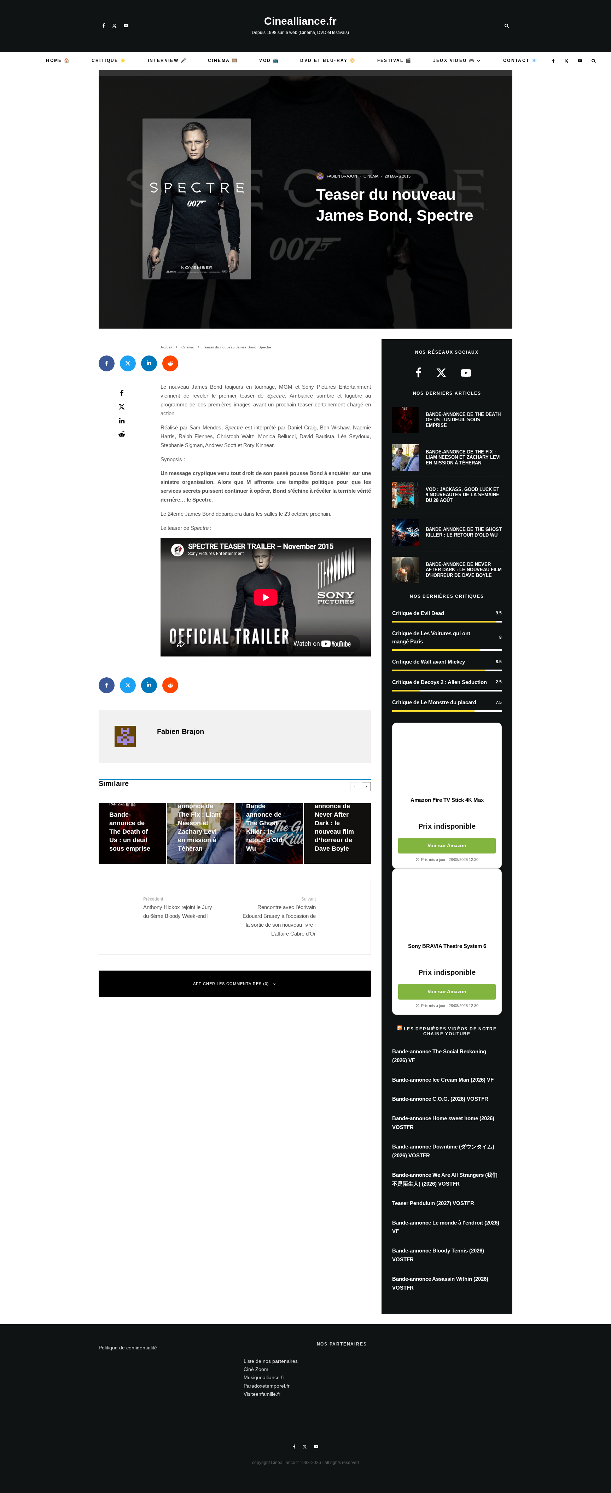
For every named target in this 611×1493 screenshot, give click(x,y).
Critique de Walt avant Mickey (428, 662)
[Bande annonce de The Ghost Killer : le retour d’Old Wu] (269, 833)
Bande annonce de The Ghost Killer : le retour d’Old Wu (464, 532)
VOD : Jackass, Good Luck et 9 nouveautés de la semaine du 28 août (462, 495)
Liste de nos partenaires (271, 1361)
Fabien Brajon (342, 176)
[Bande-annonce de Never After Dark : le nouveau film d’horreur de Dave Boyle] (337, 833)
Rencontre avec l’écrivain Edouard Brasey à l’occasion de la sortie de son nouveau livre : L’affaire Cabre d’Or (279, 917)
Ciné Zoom (256, 1369)
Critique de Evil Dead (418, 613)
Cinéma (370, 176)
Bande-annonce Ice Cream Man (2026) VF (443, 1080)
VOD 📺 (269, 60)
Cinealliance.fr (300, 21)
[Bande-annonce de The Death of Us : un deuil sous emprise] (132, 833)
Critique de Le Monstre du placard (434, 702)
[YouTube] (126, 25)
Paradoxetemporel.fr (267, 1386)
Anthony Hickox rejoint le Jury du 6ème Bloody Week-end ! (177, 908)
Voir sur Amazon (446, 845)
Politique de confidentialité (128, 1347)
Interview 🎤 (167, 60)
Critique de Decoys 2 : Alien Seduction (439, 682)
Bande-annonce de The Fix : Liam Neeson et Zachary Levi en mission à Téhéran (463, 457)
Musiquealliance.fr (264, 1377)
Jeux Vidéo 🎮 (454, 60)
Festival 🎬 (394, 60)
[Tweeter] (128, 363)
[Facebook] (104, 25)
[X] (114, 25)
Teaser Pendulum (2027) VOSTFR (433, 1203)
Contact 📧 (520, 60)
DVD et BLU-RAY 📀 (328, 60)
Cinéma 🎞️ (223, 60)
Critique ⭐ (109, 60)
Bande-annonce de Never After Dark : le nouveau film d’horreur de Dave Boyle (464, 570)
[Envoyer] (170, 363)
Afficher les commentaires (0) (231, 984)
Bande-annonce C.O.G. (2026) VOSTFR (440, 1099)
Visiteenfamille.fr (262, 1394)
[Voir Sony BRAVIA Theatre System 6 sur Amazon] (447, 906)
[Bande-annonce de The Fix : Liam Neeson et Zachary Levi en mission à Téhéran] (200, 833)
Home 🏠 (58, 60)
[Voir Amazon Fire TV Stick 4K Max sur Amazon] (447, 759)
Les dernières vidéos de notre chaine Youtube (450, 1031)
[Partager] (107, 363)
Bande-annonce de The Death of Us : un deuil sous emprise (463, 420)
